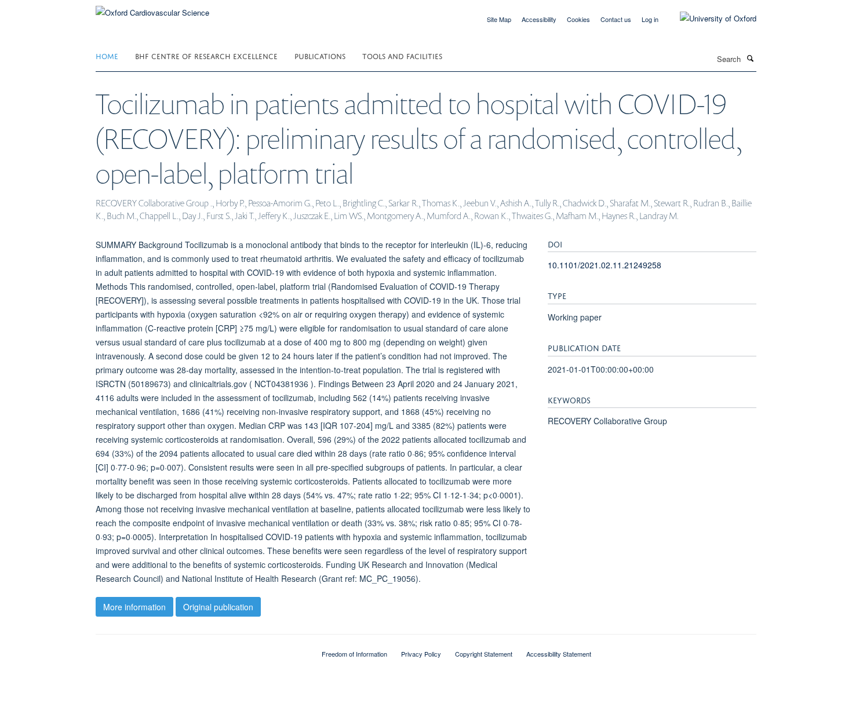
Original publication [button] (218, 607)
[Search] (750, 58)
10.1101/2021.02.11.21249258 (604, 265)
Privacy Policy (421, 653)
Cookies (578, 19)
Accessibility (539, 19)
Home (107, 55)
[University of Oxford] (709, 19)
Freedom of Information (354, 653)
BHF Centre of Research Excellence (206, 55)
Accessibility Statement (558, 653)
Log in (650, 19)
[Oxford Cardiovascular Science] (152, 8)
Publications (319, 55)
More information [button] (134, 607)
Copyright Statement (483, 653)
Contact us (615, 19)
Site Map (499, 19)
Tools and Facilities (402, 55)
